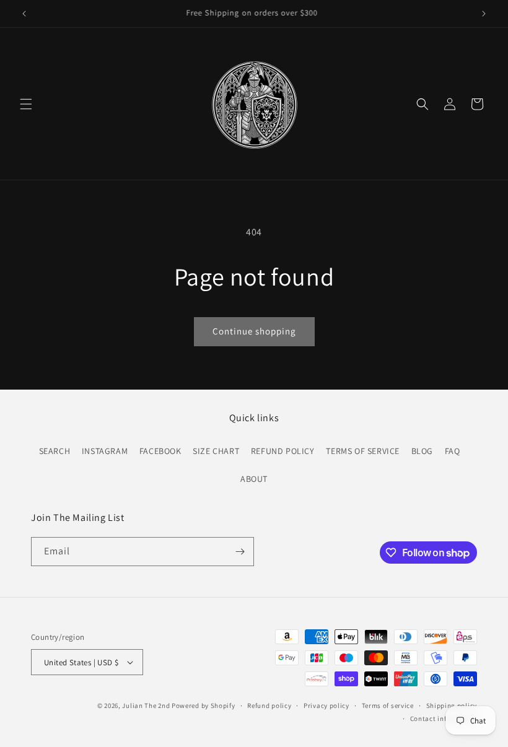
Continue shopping (254, 331)
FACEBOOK (160, 450)
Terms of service (388, 705)
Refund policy (269, 705)
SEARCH (55, 450)
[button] (26, 104)
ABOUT (254, 478)
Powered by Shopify (203, 705)
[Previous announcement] (24, 13)
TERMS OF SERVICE (363, 450)
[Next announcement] (483, 13)
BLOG (422, 450)
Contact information (443, 718)
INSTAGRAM (105, 450)
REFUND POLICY (283, 450)
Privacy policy (326, 705)
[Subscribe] (239, 551)
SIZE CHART (216, 450)
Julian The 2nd (146, 705)
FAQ (452, 450)
